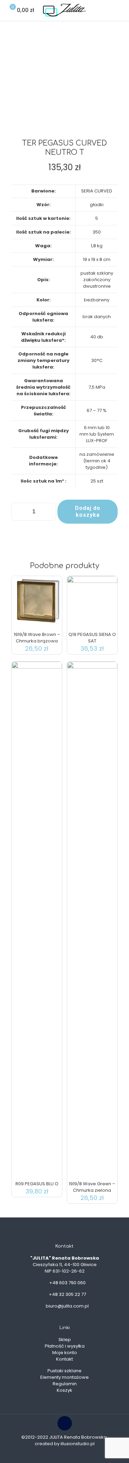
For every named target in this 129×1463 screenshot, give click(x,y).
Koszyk (64, 1390)
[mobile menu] (120, 10)
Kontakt (64, 1359)
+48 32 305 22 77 (67, 1294)
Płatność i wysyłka (65, 1346)
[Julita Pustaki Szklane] (64, 10)
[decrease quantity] (19, 511)
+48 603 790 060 (67, 1282)
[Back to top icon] (64, 1423)
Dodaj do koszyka (87, 511)
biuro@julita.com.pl (67, 1306)
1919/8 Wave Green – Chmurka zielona (92, 1186)
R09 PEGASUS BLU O (36, 1183)
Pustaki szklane (64, 1370)
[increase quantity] (48, 511)
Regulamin (65, 1383)
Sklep (64, 1339)
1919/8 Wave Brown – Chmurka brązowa (37, 637)
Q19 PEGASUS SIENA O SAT (92, 637)
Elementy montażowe (64, 1377)
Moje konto (64, 1352)
